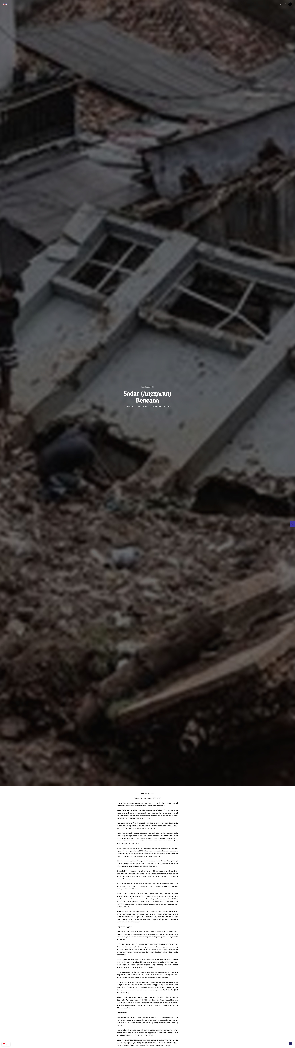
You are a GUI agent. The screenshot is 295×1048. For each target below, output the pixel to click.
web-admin (130, 406)
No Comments (156, 406)
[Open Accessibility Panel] (292, 524)
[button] (290, 4)
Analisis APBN (147, 387)
